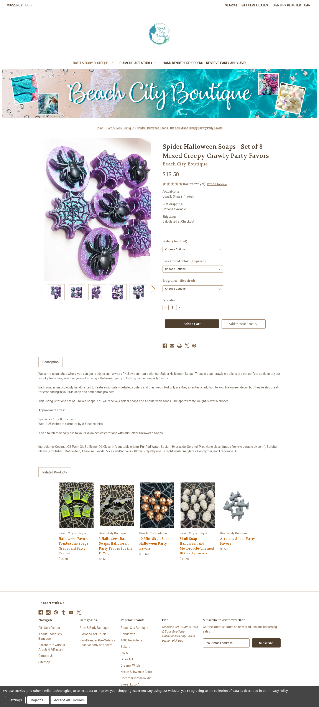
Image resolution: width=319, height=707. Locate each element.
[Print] (179, 346)
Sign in (278, 5)
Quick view (73, 501)
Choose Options (77, 509)
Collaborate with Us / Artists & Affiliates (52, 647)
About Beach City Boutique (50, 636)
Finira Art (127, 659)
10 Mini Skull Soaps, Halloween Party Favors (155, 544)
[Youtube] (71, 612)
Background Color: (184, 261)
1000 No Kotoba (131, 640)
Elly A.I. (125, 653)
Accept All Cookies (69, 700)
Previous (41, 289)
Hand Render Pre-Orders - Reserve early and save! (204, 63)
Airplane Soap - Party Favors (237, 541)
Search (231, 5)
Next (153, 289)
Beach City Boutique (134, 627)
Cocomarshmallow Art (136, 678)
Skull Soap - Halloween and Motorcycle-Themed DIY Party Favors (197, 546)
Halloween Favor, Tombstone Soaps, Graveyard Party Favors (74, 546)
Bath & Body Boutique (91, 63)
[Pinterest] (194, 346)
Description (51, 362)
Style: (175, 241)
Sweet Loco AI (130, 684)
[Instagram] (48, 612)
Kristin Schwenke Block (136, 672)
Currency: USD (18, 5)
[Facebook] (165, 346)
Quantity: (169, 300)
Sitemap (44, 662)
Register (294, 5)
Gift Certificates (255, 5)
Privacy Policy (278, 691)
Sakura (125, 646)
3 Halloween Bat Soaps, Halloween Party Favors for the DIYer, (115, 546)
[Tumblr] (63, 612)
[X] (187, 346)
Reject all (38, 700)
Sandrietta (128, 634)
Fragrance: (179, 280)
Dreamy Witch (130, 665)
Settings (15, 700)
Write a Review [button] (217, 184)
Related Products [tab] (55, 472)
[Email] (172, 346)
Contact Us (45, 655)
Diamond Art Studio (136, 63)
